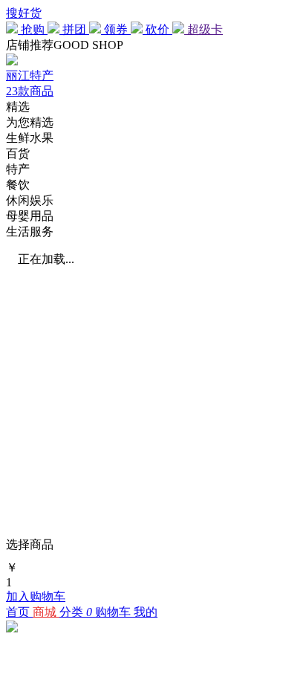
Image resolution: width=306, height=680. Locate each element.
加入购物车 (35, 596)
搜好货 (24, 13)
